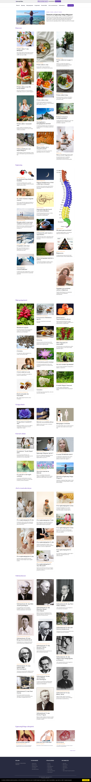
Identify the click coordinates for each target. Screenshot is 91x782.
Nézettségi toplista (35, 769)
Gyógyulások (37, 5)
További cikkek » (73, 750)
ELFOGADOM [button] (85, 780)
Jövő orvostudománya (52, 5)
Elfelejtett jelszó (35, 766)
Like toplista (34, 767)
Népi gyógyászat (29, 5)
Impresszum (65, 766)
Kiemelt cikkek (44, 5)
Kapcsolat (64, 763)
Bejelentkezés (58, 1)
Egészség (23, 5)
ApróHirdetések (52, 1)
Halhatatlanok (62, 5)
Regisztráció (34, 763)
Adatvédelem (65, 767)
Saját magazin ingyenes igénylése (69, 770)
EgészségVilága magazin (43, 1)
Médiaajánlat (65, 764)
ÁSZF (64, 769)
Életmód (18, 5)
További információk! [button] (68, 780)
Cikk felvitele (70, 5)
